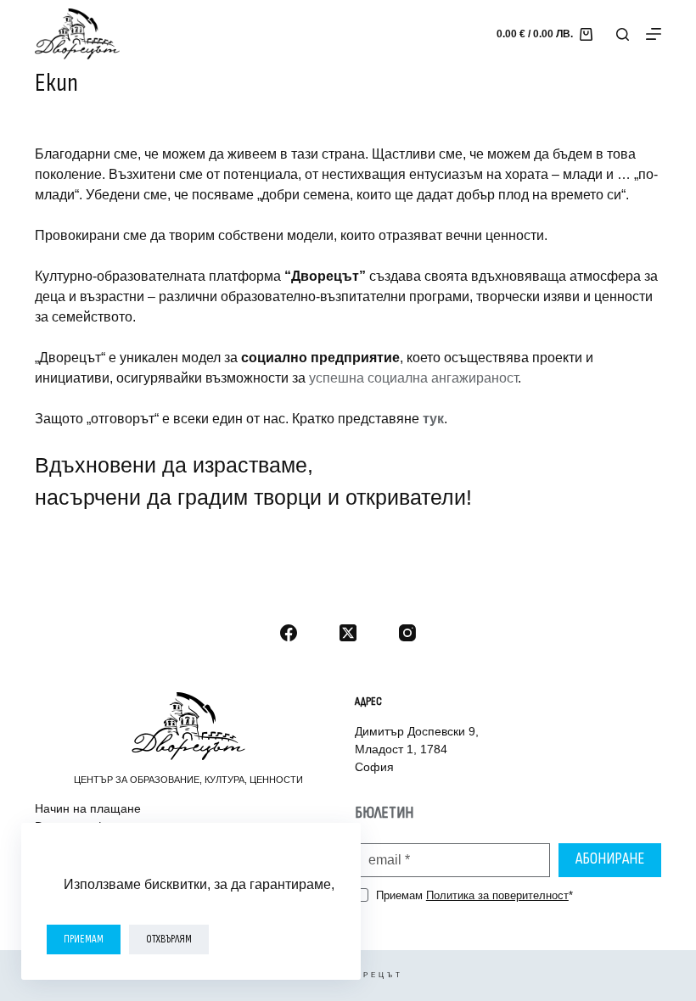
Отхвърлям (169, 939)
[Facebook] (288, 632)
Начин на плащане (88, 808)
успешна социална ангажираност (413, 378)
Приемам (84, 939)
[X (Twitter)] (348, 632)
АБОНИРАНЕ (609, 859)
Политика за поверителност (497, 895)
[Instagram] (407, 632)
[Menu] (653, 34)
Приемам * (474, 895)
